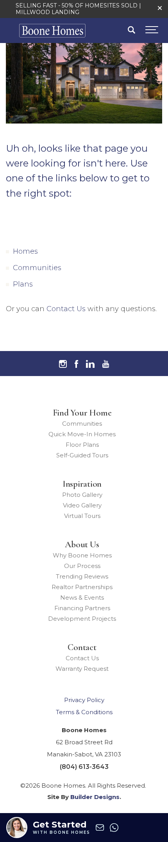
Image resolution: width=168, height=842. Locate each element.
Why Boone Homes (82, 555)
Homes (25, 251)
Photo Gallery (82, 494)
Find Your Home (82, 412)
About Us (82, 544)
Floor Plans (82, 444)
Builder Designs (95, 797)
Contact (82, 647)
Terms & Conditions (84, 712)
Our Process (82, 566)
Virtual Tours (82, 516)
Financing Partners (82, 608)
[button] (159, 8)
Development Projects (82, 618)
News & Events (82, 597)
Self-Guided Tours (82, 455)
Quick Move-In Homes (82, 434)
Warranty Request (82, 668)
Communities (37, 267)
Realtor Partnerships (82, 587)
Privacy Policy (84, 700)
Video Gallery (82, 505)
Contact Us (66, 309)
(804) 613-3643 (84, 766)
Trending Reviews (82, 576)
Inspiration (82, 483)
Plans (23, 284)
